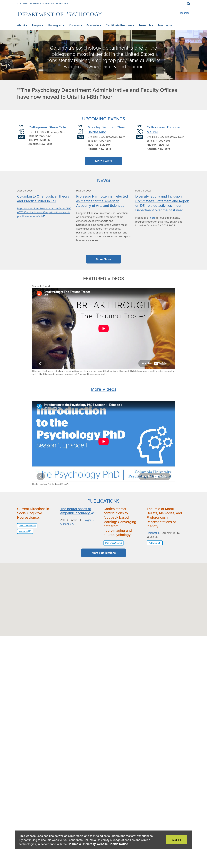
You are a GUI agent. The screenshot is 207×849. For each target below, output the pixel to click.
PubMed (23, 531)
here (152, 218)
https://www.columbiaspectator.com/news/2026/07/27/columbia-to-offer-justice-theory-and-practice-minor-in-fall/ (44, 212)
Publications (103, 501)
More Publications (104, 552)
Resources (183, 13)
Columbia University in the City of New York (43, 3)
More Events (103, 161)
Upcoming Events (103, 118)
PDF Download (27, 525)
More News (103, 259)
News (103, 180)
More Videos (103, 389)
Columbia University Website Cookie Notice (98, 844)
